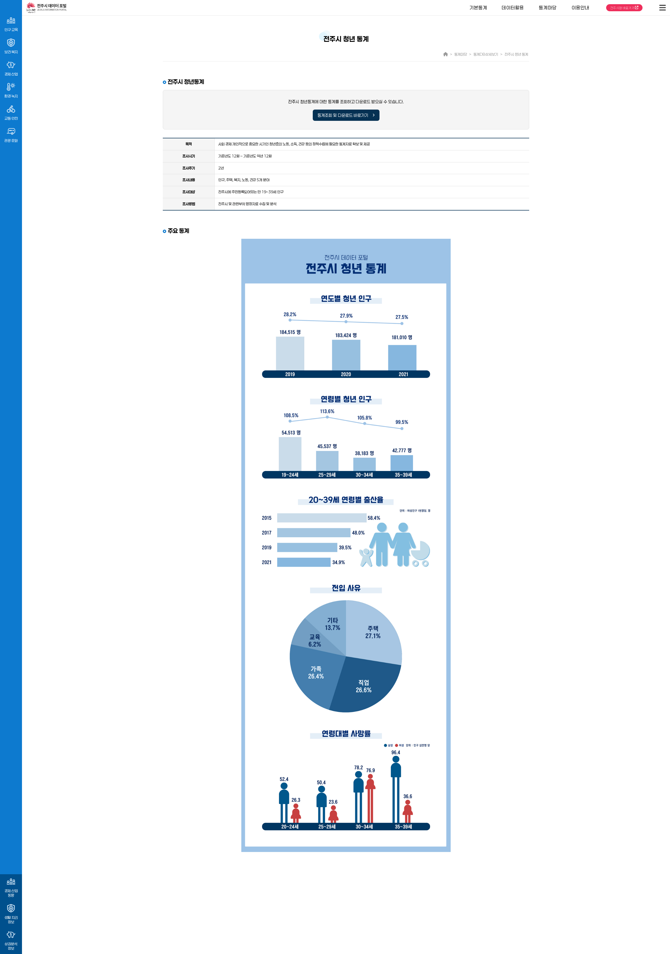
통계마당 (548, 7)
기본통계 (478, 7)
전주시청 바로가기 (622, 8)
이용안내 (580, 7)
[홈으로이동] (238, 7)
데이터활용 (513, 7)
